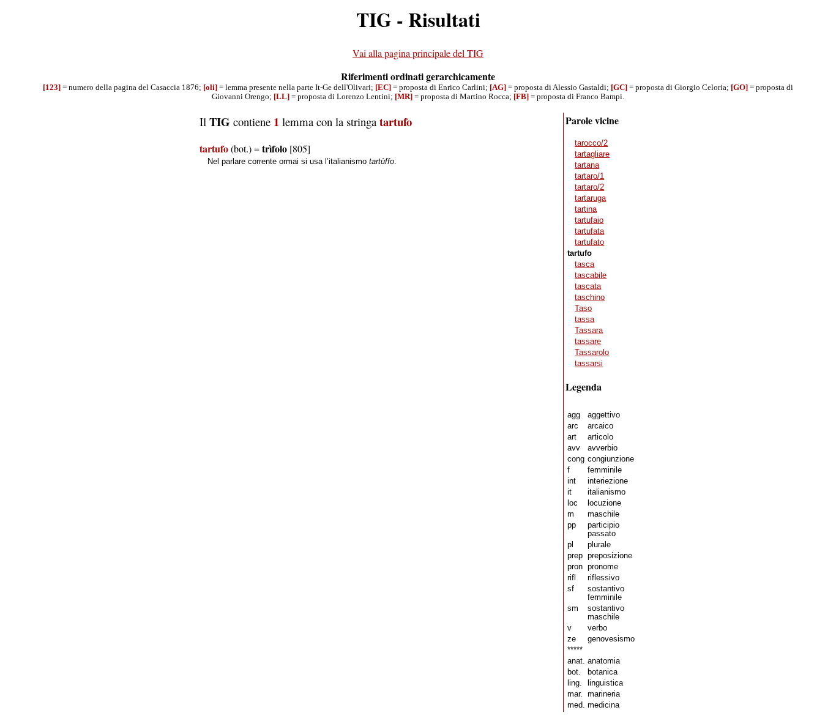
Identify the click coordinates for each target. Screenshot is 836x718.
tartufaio (589, 220)
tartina (586, 209)
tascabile (590, 275)
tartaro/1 (589, 176)
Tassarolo (592, 352)
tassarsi (589, 363)
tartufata (589, 231)
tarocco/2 (591, 143)
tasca (584, 264)
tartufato (589, 242)
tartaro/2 (589, 187)
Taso (583, 308)
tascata (588, 286)
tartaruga (590, 198)
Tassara (589, 330)
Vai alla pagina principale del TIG (418, 53)
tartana (587, 165)
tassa (584, 319)
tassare (588, 341)
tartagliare (592, 154)
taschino (590, 297)
